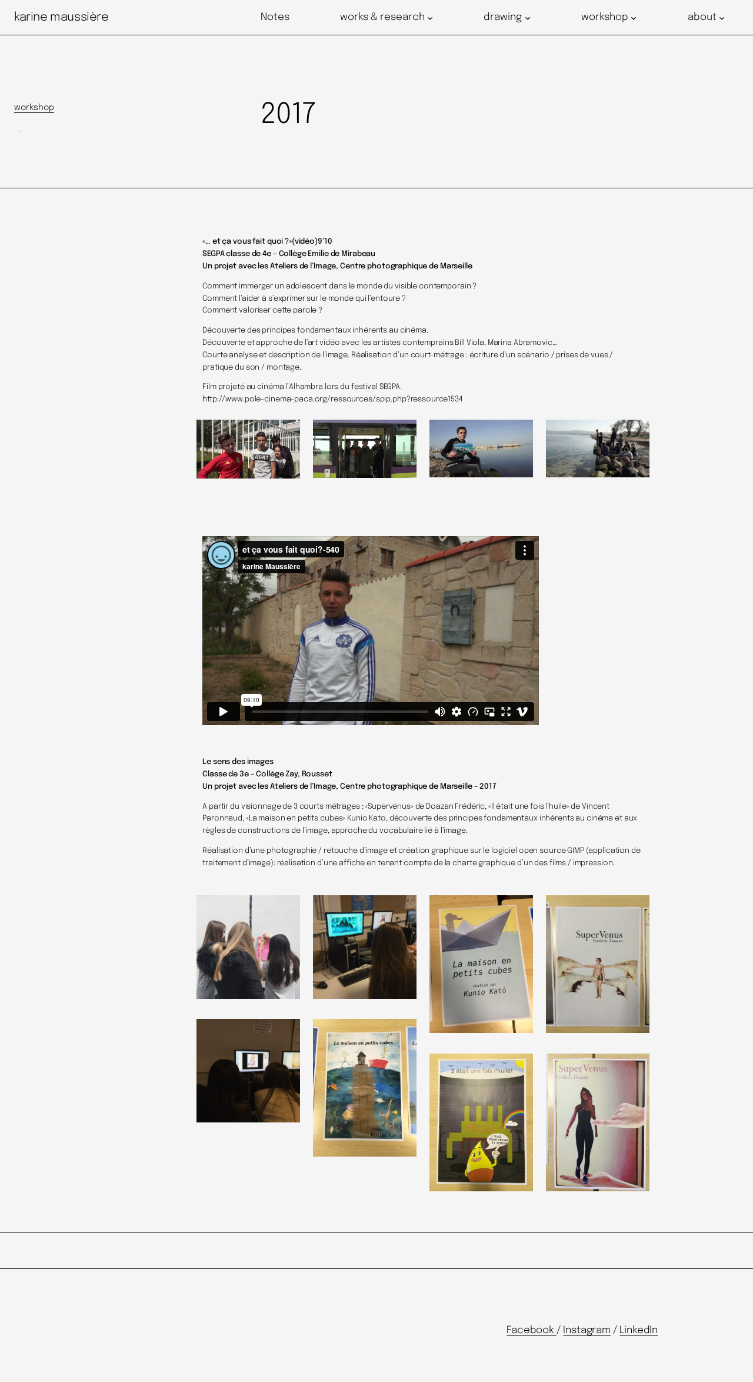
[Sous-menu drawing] (528, 18)
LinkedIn (638, 1330)
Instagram (586, 1330)
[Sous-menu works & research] (430, 18)
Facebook (531, 1330)
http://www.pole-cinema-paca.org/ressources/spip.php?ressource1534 (332, 399)
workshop (34, 108)
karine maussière (61, 17)
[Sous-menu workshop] (634, 18)
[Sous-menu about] (722, 18)
